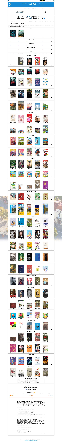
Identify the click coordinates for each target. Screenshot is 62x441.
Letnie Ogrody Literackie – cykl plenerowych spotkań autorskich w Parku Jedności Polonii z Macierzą (29, 401)
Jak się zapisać (10, 23)
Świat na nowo (37, 380)
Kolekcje (23, 12)
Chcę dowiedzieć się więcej (28, 440)
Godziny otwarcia (22, 23)
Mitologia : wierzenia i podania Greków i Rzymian (22, 382)
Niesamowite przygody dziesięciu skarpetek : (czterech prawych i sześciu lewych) (33, 380)
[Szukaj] (45, 11)
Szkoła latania (19, 380)
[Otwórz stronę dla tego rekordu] (13, 34)
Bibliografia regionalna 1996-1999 (42, 8)
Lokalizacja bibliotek (16, 23)
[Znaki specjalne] (45, 12)
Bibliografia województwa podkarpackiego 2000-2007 (35, 8)
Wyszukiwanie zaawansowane (19, 12)
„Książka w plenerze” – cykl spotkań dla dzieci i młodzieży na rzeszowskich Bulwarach (27, 419)
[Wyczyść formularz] (44, 12)
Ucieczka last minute (37, 382)
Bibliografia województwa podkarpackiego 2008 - (27, 8)
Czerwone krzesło (28, 382)
